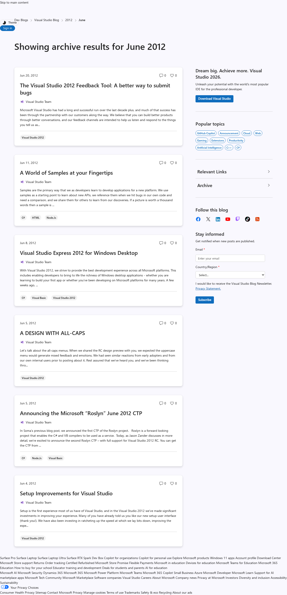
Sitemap (40, 592)
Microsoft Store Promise (111, 563)
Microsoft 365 (73, 573)
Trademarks (132, 592)
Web (258, 133)
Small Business (184, 573)
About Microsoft (163, 577)
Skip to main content (14, 2)
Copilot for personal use (155, 558)
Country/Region (208, 267)
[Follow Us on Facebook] (198, 219)
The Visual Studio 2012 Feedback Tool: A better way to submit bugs (95, 89)
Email (200, 249)
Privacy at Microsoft (211, 577)
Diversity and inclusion (254, 577)
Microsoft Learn (242, 573)
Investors (232, 577)
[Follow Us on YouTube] (227, 219)
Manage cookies (94, 592)
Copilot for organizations (121, 558)
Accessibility (279, 577)
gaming (202, 140)
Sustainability (9, 582)
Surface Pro (7, 558)
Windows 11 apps (222, 558)
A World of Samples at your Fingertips (66, 172)
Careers (146, 577)
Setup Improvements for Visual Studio (66, 493)
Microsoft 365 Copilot (158, 573)
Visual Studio (131, 577)
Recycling (165, 592)
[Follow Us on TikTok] (247, 219)
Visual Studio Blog (46, 20)
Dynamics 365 (53, 573)
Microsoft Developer (217, 573)
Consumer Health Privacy (17, 592)
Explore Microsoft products (190, 558)
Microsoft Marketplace (78, 577)
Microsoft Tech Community (43, 577)
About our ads (182, 592)
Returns (39, 563)
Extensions (217, 140)
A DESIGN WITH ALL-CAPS (52, 332)
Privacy (78, 592)
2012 (68, 20)
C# (238, 147)
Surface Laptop (26, 558)
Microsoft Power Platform (101, 573)
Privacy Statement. (208, 288)
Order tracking (55, 563)
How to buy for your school (33, 568)
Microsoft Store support (16, 563)
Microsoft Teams (131, 573)
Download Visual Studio (214, 98)
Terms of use (115, 592)
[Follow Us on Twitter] (208, 219)
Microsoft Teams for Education (236, 563)
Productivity (236, 140)
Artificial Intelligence (209, 147)
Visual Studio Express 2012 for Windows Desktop (79, 252)
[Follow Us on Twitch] (237, 219)
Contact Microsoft (59, 592)
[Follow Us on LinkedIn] (218, 219)
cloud (246, 133)
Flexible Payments (141, 563)
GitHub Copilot (206, 133)
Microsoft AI (8, 573)
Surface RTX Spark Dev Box (85, 558)
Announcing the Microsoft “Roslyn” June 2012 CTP (81, 412)
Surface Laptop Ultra (52, 558)
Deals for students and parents (123, 568)
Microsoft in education (169, 563)
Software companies (108, 577)
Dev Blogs (21, 20)
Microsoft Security (30, 573)
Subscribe (204, 300)
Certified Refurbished (80, 563)
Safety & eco (149, 592)
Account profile (245, 558)
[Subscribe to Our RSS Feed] (257, 219)
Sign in (7, 28)
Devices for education (200, 563)
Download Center (269, 558)
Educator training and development (77, 568)
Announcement (229, 133)
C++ (229, 147)
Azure (198, 573)
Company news (186, 577)
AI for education (156, 568)
